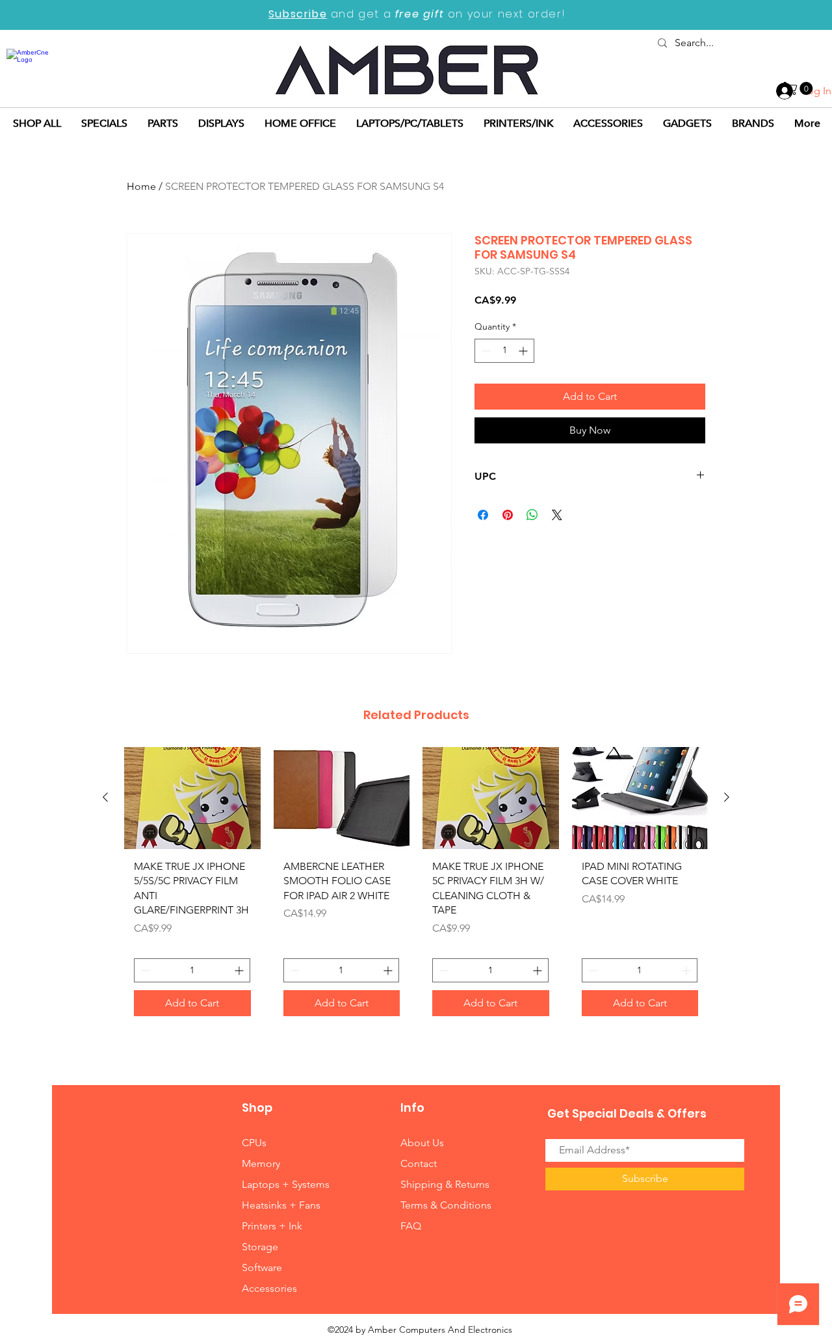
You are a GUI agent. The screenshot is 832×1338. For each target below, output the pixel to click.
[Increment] (524, 350)
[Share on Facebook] (483, 515)
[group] (416, 886)
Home (141, 186)
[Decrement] (484, 350)
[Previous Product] (105, 797)
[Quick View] (192, 798)
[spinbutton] (504, 350)
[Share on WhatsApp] (532, 515)
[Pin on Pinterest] (507, 515)
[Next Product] (726, 797)
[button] (800, 88)
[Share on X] (557, 515)
